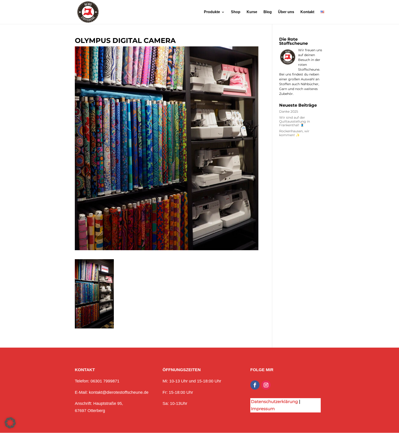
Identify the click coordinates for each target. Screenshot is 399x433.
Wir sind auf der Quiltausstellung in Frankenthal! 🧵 (294, 121)
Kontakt (307, 12)
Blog (267, 12)
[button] (10, 423)
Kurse (252, 12)
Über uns (286, 12)
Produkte (212, 12)
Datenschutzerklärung (274, 401)
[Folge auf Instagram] (266, 385)
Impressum (263, 408)
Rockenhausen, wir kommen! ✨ (294, 133)
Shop (235, 12)
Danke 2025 (288, 112)
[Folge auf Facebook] (255, 385)
